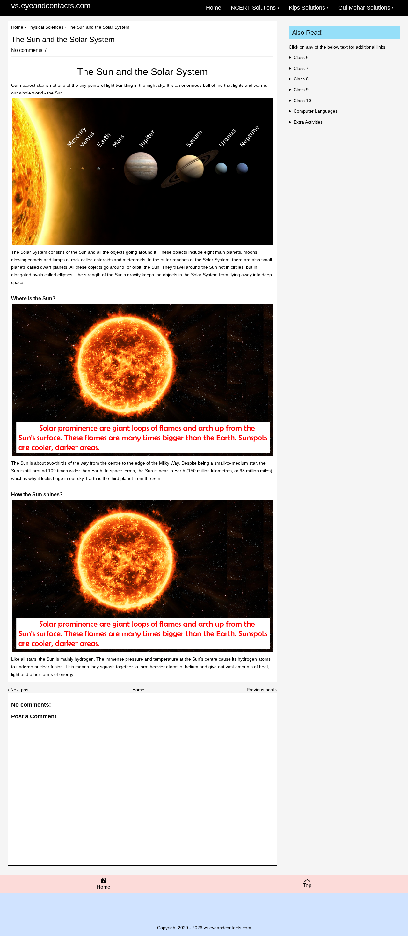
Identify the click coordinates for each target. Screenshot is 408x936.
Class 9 (301, 89)
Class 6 (301, 57)
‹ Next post (19, 689)
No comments (27, 50)
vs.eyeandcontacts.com (51, 5)
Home (17, 27)
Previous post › (262, 689)
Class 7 (301, 68)
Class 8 (301, 78)
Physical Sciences (45, 27)
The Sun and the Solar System (63, 39)
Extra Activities (308, 121)
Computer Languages (316, 111)
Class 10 (302, 100)
